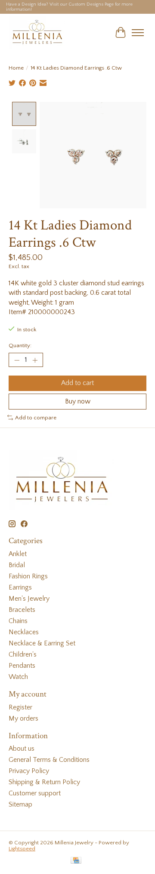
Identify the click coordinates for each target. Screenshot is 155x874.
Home (16, 68)
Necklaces (24, 632)
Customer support (35, 793)
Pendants (22, 665)
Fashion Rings (28, 576)
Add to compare (35, 418)
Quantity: (20, 345)
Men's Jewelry (29, 598)
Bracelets (22, 610)
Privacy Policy (29, 771)
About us (21, 748)
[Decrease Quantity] (16, 360)
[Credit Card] (76, 861)
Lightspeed (22, 849)
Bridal (17, 565)
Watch (18, 677)
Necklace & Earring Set (42, 643)
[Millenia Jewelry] (37, 32)
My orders (23, 718)
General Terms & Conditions (49, 760)
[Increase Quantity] (34, 360)
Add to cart (77, 383)
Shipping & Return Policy (44, 782)
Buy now (77, 401)
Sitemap (20, 804)
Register (20, 707)
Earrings (20, 587)
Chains (18, 621)
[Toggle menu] (137, 32)
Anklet (18, 554)
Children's (23, 654)
